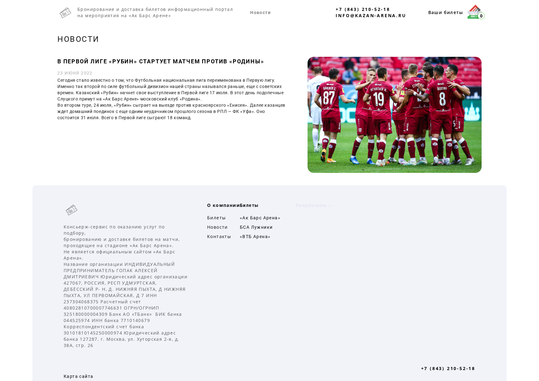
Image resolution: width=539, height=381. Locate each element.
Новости (260, 12)
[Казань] (126, 209)
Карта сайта (78, 376)
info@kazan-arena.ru (371, 15)
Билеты (216, 218)
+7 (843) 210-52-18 (363, 9)
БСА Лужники (256, 227)
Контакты (219, 236)
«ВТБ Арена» (255, 236)
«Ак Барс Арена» (260, 217)
